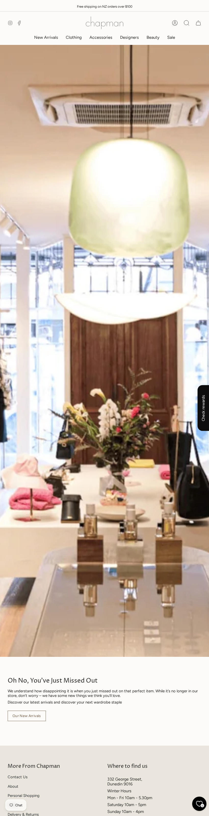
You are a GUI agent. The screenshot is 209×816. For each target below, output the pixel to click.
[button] (74, 37)
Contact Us (18, 777)
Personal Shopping (24, 795)
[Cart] (198, 23)
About (13, 786)
